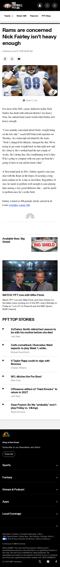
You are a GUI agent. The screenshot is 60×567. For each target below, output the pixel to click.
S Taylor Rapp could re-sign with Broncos (30, 362)
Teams (7, 16)
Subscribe (8, 454)
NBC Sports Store (10, 536)
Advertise (6, 534)
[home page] (12, 5)
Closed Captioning (28, 534)
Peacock (34, 16)
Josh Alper (15, 336)
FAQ (40, 534)
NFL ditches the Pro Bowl (26, 376)
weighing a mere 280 (19, 205)
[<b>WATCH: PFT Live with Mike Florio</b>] (29, 275)
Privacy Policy (47, 536)
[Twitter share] (12, 58)
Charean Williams (19, 368)
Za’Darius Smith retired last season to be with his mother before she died (33, 331)
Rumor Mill (21, 16)
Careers (15, 534)
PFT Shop (46, 16)
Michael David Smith (20, 352)
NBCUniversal (19, 544)
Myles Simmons (18, 412)
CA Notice (30, 539)
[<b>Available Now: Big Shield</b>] (44, 244)
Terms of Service (43, 539)
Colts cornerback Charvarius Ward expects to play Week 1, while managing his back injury (31, 347)
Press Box (24, 536)
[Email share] (18, 58)
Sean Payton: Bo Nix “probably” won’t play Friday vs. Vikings (33, 406)
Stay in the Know (10, 442)
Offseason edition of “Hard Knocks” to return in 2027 (34, 391)
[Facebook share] (5, 58)
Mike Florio (16, 380)
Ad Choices (35, 536)
